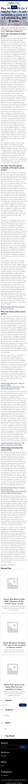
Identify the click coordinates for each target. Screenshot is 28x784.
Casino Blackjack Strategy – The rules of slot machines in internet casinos (14, 645)
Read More (12, 583)
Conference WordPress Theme (9, 780)
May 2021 (6, 715)
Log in (5, 728)
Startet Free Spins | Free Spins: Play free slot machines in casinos (14, 687)
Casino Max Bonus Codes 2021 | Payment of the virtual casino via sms (14, 601)
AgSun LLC (14, 3)
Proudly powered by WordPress (14, 783)
